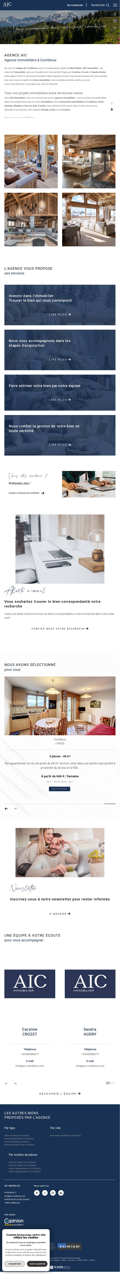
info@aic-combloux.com (14, 1196)
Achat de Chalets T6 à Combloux (22, 1162)
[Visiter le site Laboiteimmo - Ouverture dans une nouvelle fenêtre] (60, 1265)
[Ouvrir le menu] (115, 5)
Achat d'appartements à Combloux (19, 1138)
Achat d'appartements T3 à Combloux (25, 1168)
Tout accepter (37, 1264)
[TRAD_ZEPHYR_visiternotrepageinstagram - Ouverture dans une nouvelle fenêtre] (53, 1193)
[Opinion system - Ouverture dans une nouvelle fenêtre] (13, 1222)
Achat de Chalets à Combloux (16, 1142)
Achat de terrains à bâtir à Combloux (19, 1145)
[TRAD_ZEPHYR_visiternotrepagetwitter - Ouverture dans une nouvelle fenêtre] (45, 1193)
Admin (64, 1260)
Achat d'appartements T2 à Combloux (25, 1171)
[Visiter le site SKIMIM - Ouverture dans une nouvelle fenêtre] (70, 1246)
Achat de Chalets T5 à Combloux (22, 1165)
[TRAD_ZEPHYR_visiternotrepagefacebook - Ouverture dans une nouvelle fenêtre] (37, 1193)
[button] (15, 808)
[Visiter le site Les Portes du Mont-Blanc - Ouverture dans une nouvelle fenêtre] (51, 1246)
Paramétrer (14, 1264)
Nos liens (72, 1260)
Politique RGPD (82, 1260)
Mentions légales (54, 1260)
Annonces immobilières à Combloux (65, 1135)
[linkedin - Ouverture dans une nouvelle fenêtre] (61, 1193)
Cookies (92, 1260)
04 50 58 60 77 (10, 1192)
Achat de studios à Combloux (16, 1135)
